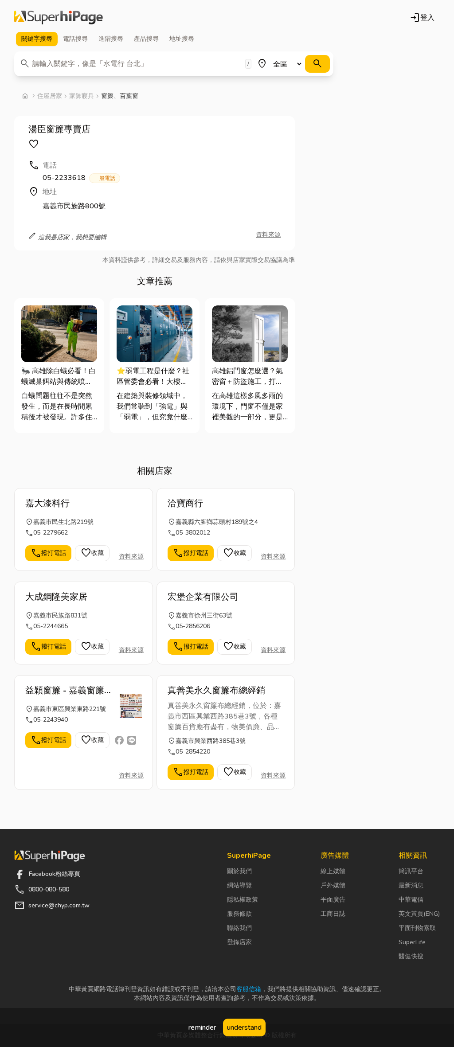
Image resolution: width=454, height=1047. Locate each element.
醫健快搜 (411, 956)
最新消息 (411, 885)
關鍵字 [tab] (36, 39)
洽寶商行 (185, 503)
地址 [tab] (181, 39)
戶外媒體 (333, 885)
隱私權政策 (242, 899)
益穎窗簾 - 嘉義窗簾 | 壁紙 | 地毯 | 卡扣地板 (67, 690)
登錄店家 (239, 942)
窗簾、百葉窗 (119, 96)
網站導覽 (239, 885)
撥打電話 (48, 553)
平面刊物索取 (417, 928)
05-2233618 (79, 178)
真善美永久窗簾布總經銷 (216, 690)
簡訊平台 (411, 871)
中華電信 (411, 899)
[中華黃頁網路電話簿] (58, 18)
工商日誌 (333, 914)
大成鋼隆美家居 (56, 597)
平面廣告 (333, 899)
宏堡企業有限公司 (203, 597)
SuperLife (412, 942)
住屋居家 (49, 96)
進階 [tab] (110, 39)
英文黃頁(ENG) (419, 914)
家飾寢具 (81, 96)
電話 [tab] (75, 39)
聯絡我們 (239, 928)
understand (244, 1027)
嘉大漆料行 (47, 503)
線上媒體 (333, 871)
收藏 (92, 553)
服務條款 (239, 914)
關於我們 (239, 871)
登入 (422, 17)
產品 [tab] (146, 39)
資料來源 (268, 234)
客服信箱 (248, 989)
